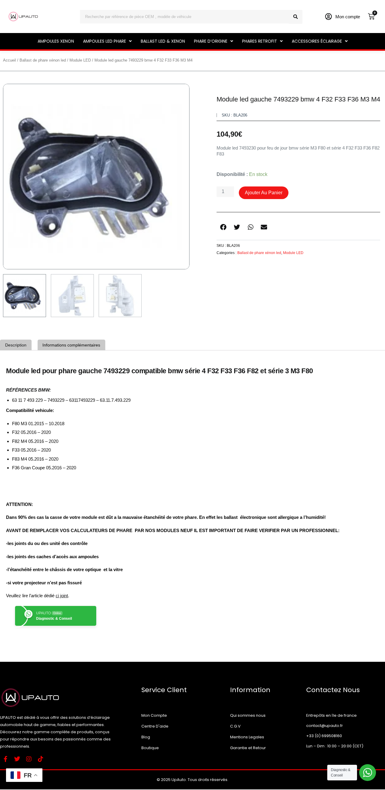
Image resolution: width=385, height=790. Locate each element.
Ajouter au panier (263, 192)
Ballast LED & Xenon (163, 41)
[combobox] (184, 16)
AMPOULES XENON (56, 41)
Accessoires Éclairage (317, 41)
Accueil (9, 60)
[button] (107, 41)
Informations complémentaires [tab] (71, 345)
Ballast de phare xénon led (43, 60)
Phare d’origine (210, 41)
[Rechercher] (295, 16)
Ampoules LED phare (104, 41)
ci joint (62, 595)
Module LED (80, 60)
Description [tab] (15, 345)
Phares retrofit (259, 41)
